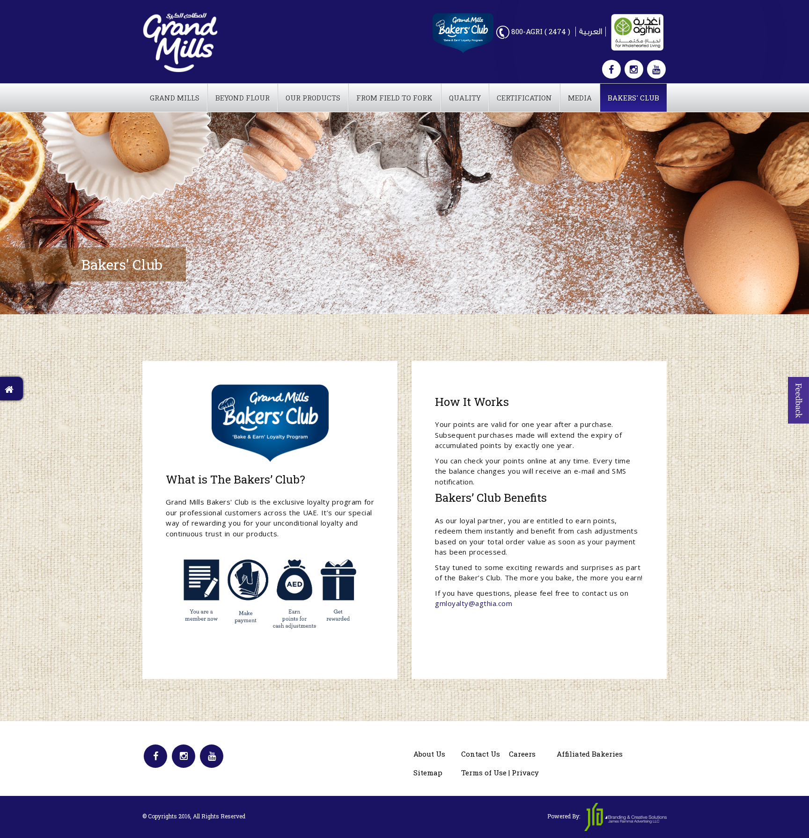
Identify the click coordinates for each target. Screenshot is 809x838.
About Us (429, 754)
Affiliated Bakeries (590, 754)
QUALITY (465, 97)
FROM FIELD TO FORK (394, 97)
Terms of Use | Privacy (500, 772)
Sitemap (427, 772)
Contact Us (480, 754)
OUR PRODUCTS (313, 97)
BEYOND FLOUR (242, 97)
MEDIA (580, 97)
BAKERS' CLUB (633, 97)
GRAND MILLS (174, 97)
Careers (522, 754)
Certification (524, 97)
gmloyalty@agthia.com (473, 603)
